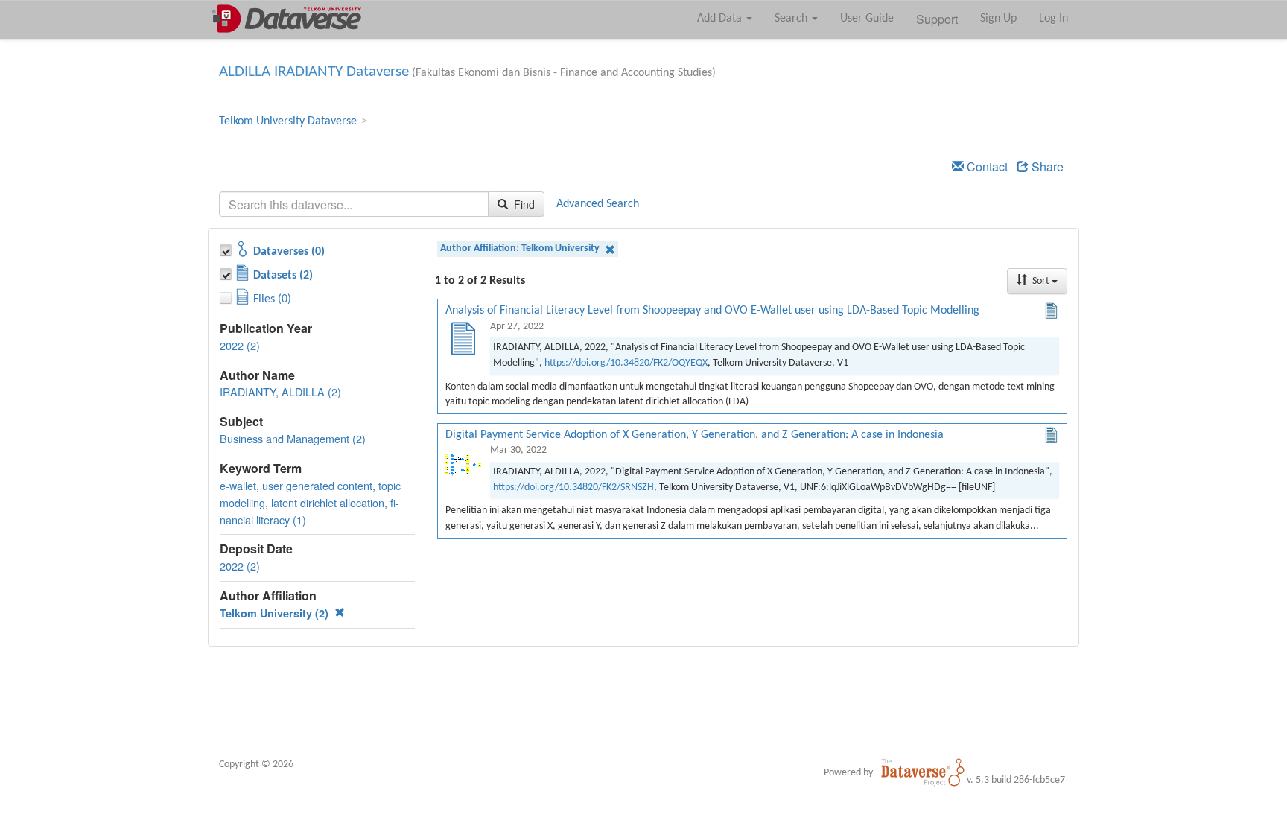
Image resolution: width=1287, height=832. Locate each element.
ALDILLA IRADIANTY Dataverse (314, 72)
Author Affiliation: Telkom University (521, 248)
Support (937, 19)
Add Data (721, 19)
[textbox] (354, 204)
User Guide (867, 19)
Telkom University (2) (275, 613)
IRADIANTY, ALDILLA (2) (280, 391)
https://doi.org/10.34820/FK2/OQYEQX (626, 363)
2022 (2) (240, 345)
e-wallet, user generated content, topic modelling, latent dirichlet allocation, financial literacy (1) (310, 502)
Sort (1041, 281)
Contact (986, 166)
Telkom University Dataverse (288, 121)
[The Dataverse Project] (923, 772)
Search (792, 19)
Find (523, 204)
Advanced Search (597, 204)
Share (1046, 166)
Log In (1053, 19)
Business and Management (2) (293, 438)
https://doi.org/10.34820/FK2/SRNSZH (573, 487)
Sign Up (998, 19)
